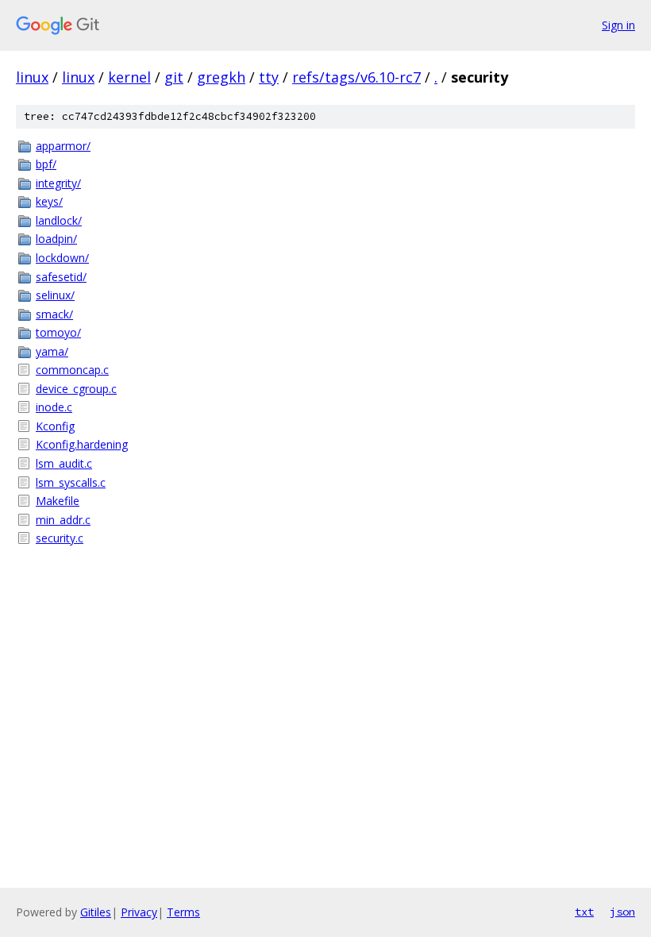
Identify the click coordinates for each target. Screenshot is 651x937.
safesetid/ (61, 276)
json (622, 911)
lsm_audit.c (64, 463)
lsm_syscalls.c (71, 482)
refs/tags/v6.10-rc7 (356, 77)
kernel (129, 77)
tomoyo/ (58, 332)
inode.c (54, 407)
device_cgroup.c (76, 388)
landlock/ (59, 220)
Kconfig (55, 426)
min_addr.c (63, 519)
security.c (59, 538)
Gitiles (95, 912)
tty (269, 77)
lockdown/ (62, 257)
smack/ (54, 314)
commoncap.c (72, 369)
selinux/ (55, 295)
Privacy (139, 912)
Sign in (618, 25)
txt (584, 911)
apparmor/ (63, 145)
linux (32, 77)
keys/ (49, 201)
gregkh (221, 77)
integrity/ (58, 183)
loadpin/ (56, 238)
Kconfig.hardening (82, 444)
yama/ (52, 351)
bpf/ (46, 164)
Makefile (57, 500)
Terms (183, 912)
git (173, 77)
